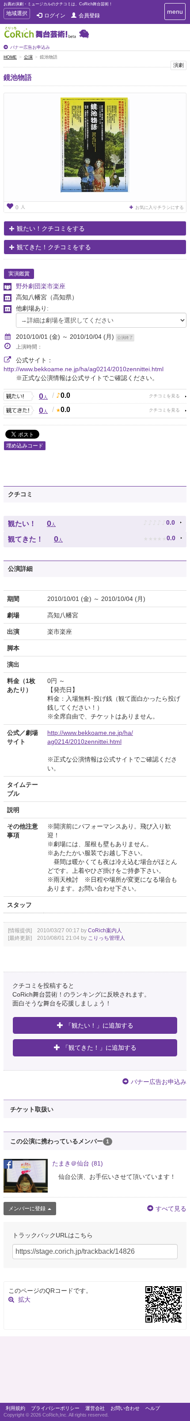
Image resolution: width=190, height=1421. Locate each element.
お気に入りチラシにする (159, 207)
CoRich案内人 (105, 930)
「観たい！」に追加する (99, 1025)
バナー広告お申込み (30, 47)
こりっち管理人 (106, 938)
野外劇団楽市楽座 (40, 286)
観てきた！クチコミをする (54, 247)
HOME (10, 57)
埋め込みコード (24, 446)
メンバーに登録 (27, 1208)
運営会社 (95, 1408)
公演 (28, 57)
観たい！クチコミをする (51, 228)
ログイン (54, 15)
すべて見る (171, 1208)
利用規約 (15, 1408)
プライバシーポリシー (55, 1408)
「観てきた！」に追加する (99, 1047)
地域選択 (16, 14)
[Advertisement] (95, 1372)
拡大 (24, 1299)
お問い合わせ (125, 1408)
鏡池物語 (18, 77)
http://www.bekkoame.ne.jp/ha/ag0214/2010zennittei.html (83, 369)
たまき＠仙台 (77, 1163)
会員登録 (89, 15)
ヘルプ (152, 1408)
